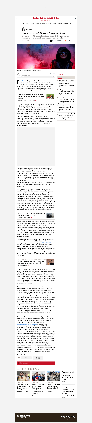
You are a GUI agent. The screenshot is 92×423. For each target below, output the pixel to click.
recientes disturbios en (27, 324)
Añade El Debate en (60, 40)
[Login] (75, 19)
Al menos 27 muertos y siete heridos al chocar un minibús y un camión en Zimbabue (53, 388)
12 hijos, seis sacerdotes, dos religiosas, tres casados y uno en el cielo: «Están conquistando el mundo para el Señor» (67, 83)
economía (32, 23)
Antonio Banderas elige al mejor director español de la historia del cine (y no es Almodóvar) (66, 108)
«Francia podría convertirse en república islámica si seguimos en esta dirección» (31, 262)
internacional (43, 23)
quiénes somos (20, 420)
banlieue (43, 179)
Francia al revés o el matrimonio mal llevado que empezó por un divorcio (31, 214)
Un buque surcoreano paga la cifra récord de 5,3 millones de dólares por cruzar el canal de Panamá (67, 92)
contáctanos (27, 420)
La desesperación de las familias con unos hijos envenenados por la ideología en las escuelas (31, 96)
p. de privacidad (44, 420)
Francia (24, 81)
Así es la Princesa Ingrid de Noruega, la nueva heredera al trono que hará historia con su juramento (67, 100)
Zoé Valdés (19, 100)
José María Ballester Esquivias (22, 265)
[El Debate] (46, 18)
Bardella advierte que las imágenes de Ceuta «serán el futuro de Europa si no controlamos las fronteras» (38, 389)
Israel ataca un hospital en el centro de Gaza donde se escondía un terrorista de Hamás (68, 391)
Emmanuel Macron (38, 358)
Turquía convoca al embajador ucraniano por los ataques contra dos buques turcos (68, 375)
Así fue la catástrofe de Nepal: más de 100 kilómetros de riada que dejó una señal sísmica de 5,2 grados (67, 116)
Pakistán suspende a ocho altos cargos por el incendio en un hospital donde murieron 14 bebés (23, 388)
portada (23, 23)
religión (60, 23)
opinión (37, 23)
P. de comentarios (58, 420)
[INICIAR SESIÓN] (75, 19)
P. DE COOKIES (51, 420)
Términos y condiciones (35, 420)
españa (27, 23)
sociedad (50, 23)
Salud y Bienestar (67, 23)
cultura (55, 23)
